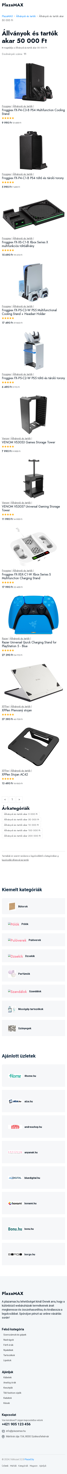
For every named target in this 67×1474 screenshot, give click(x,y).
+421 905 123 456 (16, 1424)
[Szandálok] (17, 991)
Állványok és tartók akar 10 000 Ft (21, 825)
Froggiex (6, 106)
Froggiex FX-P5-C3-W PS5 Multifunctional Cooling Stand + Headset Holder (29, 312)
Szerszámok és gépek (14, 1334)
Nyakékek (8, 1350)
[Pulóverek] (17, 940)
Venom (5, 438)
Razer (5, 638)
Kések (6, 1403)
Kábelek (7, 1377)
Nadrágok (8, 1340)
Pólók (25, 924)
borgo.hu (29, 1254)
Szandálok (35, 991)
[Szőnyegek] (12, 1028)
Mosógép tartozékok (30, 1009)
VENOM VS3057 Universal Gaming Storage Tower (31, 508)
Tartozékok (9, 1355)
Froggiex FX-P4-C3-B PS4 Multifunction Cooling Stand (33, 112)
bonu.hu (29, 1228)
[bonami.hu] (15, 1203)
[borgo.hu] (15, 1254)
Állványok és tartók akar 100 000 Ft (22, 830)
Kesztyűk (8, 1387)
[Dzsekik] (15, 956)
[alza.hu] (15, 1101)
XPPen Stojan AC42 (15, 774)
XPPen (5, 706)
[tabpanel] (33, 427)
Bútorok (23, 906)
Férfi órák (8, 1345)
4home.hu (30, 1075)
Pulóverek (35, 940)
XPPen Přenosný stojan (17, 710)
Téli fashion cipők (12, 1393)
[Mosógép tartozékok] (12, 1008)
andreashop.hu (33, 1126)
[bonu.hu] (15, 1228)
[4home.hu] (15, 1075)
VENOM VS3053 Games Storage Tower (28, 442)
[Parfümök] (12, 973)
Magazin (34, 1465)
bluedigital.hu (32, 1177)
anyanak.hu (31, 1152)
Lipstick (7, 1360)
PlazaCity (29, 1459)
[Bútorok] (12, 906)
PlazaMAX (7, 16)
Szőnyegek (24, 1028)
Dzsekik (30, 956)
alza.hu (28, 1101)
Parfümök (24, 973)
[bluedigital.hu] (15, 1177)
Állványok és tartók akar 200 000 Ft (22, 836)
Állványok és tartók (26, 16)
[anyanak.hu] (15, 1152)
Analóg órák (9, 1382)
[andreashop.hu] (15, 1126)
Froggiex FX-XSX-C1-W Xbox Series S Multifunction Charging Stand (26, 576)
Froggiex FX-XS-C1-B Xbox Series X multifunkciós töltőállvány (25, 244)
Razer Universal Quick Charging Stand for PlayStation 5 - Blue (29, 644)
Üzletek (5, 1465)
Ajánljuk (42, 1465)
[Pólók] (13, 923)
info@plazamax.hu (16, 1431)
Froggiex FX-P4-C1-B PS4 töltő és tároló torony (33, 178)
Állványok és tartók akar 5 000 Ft (20, 814)
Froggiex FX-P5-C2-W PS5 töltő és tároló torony (33, 378)
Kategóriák (23, 1465)
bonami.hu (30, 1203)
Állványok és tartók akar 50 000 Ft (21, 819)
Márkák (13, 1465)
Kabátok (7, 1398)
